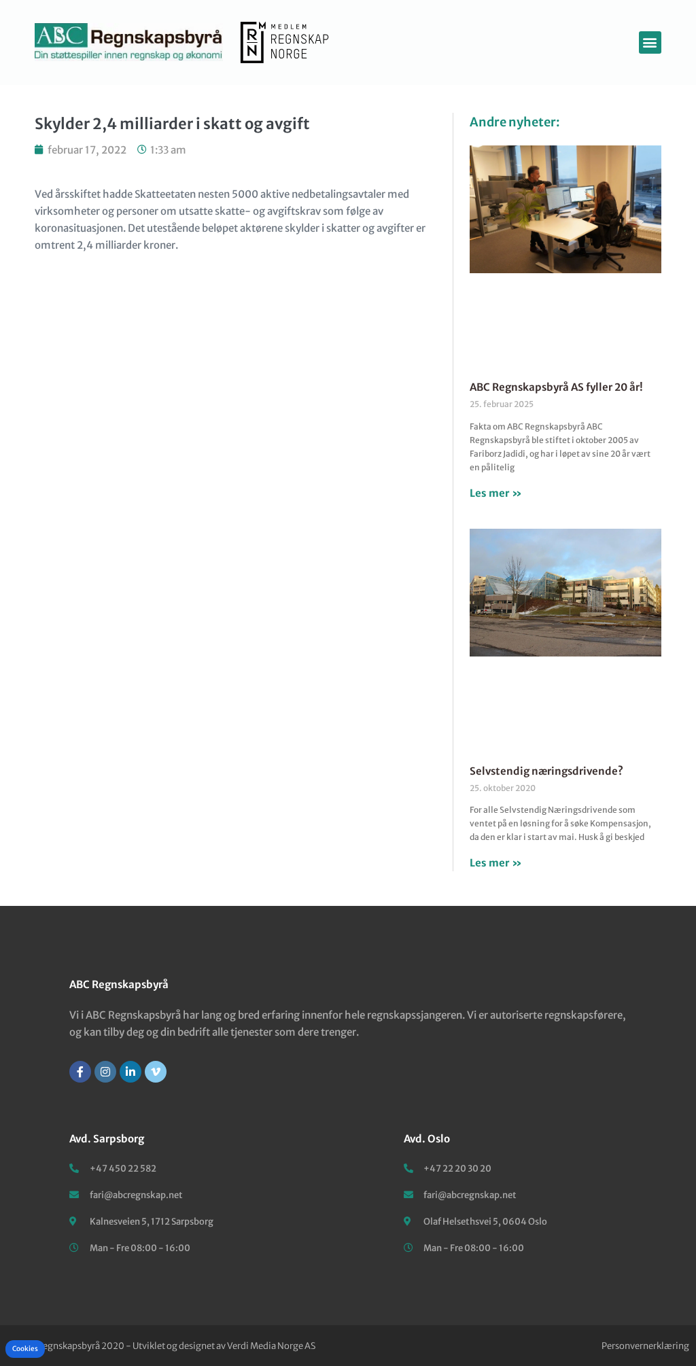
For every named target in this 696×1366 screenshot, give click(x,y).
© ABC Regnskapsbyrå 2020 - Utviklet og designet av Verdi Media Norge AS (161, 1346)
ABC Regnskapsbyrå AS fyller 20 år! (556, 387)
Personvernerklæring (645, 1346)
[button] (650, 42)
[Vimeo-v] (156, 1072)
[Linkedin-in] (130, 1072)
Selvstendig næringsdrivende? (546, 771)
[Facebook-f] (80, 1072)
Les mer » (496, 493)
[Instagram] (105, 1072)
